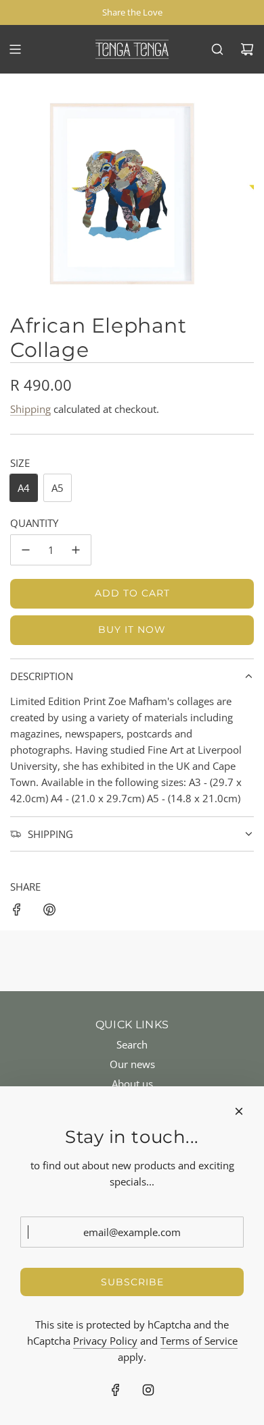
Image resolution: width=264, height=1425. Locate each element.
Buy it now (132, 629)
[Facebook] (116, 1390)
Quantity (34, 523)
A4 (24, 488)
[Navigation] (15, 49)
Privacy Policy (105, 1340)
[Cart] (247, 49)
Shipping (30, 409)
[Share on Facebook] (17, 911)
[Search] (217, 49)
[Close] (239, 1111)
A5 (57, 488)
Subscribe (132, 1282)
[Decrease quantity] (26, 550)
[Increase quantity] (76, 550)
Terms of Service (199, 1340)
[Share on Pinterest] (49, 911)
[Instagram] (148, 1390)
